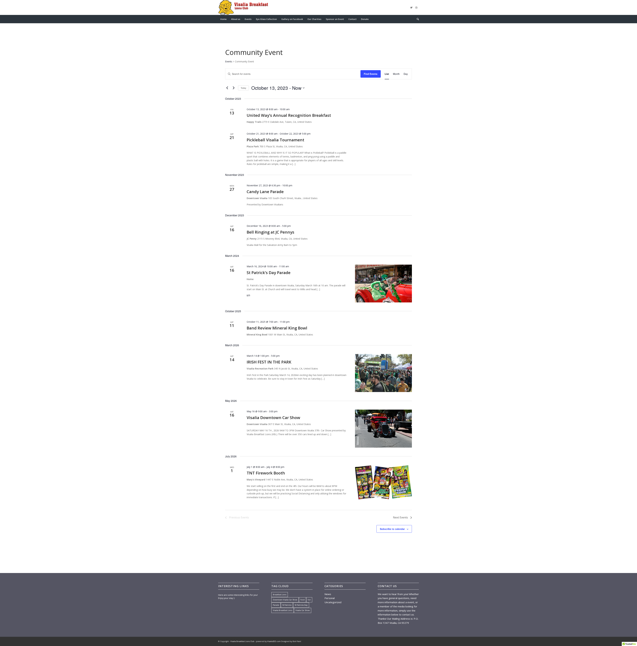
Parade (276, 605)
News (327, 594)
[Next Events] (234, 88)
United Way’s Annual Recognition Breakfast (289, 115)
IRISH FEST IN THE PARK (269, 362)
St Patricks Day (301, 605)
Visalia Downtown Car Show (273, 417)
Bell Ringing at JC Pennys (270, 232)
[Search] (417, 19)
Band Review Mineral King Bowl (277, 328)
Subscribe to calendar (392, 529)
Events (228, 61)
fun (309, 599)
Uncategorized (332, 602)
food (302, 599)
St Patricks (286, 605)
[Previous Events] (227, 88)
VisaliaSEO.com (274, 641)
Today (243, 87)
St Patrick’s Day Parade (268, 272)
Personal (329, 598)
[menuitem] (223, 19)
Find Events (370, 73)
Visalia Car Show (302, 610)
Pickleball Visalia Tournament (275, 140)
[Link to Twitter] (411, 7)
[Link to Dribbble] (416, 7)
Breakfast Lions (279, 594)
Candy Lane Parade (265, 191)
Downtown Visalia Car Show (285, 599)
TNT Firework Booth (266, 473)
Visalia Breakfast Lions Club (242, 641)
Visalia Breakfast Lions (282, 610)
